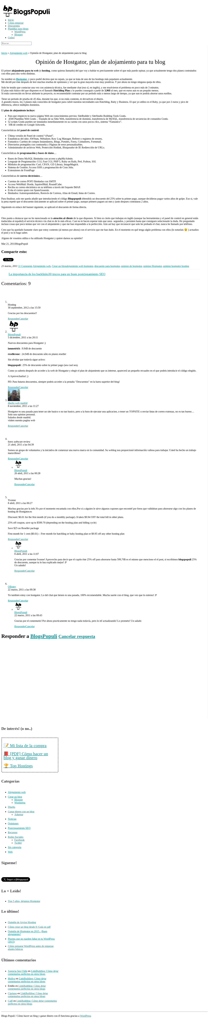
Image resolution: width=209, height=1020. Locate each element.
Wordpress (19, 802)
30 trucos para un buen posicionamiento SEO (76, 274)
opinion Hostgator (152, 266)
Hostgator (21, 79)
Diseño (11, 807)
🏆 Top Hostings (18, 765)
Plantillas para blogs (18, 28)
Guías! (11, 37)
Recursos (12, 832)
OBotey (12, 586)
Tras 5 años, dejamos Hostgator (24, 901)
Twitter (18, 842)
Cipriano (12, 993)
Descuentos (14, 25)
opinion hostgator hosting (176, 266)
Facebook (19, 840)
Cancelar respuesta (76, 636)
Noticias (12, 819)
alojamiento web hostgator (79, 266)
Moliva (11, 978)
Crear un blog (59, 266)
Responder (13, 318)
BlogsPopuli (14, 334)
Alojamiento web (18, 53)
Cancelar (23, 318)
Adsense (18, 814)
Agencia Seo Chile (17, 971)
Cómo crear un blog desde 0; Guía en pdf (29, 927)
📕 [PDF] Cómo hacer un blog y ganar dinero (26, 755)
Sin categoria (14, 847)
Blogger (18, 34)
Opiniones (13, 823)
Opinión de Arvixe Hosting (22, 922)
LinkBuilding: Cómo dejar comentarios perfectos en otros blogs (33, 972)
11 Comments (25, 266)
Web (10, 851)
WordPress (19, 31)
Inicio (11, 20)
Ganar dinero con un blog (21, 811)
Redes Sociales (15, 837)
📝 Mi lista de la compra (25, 745)
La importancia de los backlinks (28, 274)
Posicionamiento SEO (19, 828)
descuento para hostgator (107, 266)
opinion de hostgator (131, 266)
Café (10, 1000)
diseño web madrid (17, 403)
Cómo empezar (16, 23)
